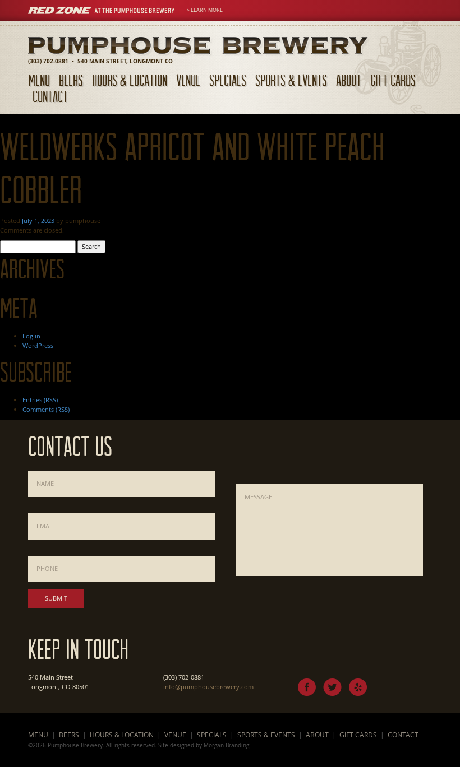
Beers (71, 80)
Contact (50, 96)
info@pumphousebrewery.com (208, 686)
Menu (39, 80)
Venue (188, 80)
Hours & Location (129, 80)
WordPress (37, 345)
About (348, 80)
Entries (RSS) (40, 400)
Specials (227, 80)
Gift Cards (393, 80)
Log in (31, 336)
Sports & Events (291, 80)
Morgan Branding (226, 745)
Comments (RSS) (46, 409)
